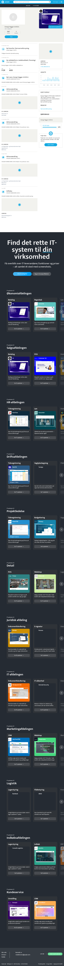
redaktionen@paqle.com (23, 955)
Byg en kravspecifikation (42, 274)
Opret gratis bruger (55, 954)
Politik (3, 957)
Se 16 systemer (18, 655)
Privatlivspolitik (41, 964)
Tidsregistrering (14, 408)
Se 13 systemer (44, 438)
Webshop (38, 572)
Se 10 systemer (44, 710)
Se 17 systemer (18, 438)
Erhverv (4, 955)
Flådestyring (39, 789)
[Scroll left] (2, 315)
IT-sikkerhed (39, 680)
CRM (10, 735)
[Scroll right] (61, 315)
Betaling (11, 299)
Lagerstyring (13, 789)
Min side (28, 6)
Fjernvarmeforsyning (46, 109)
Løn (35, 408)
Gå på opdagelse (22, 274)
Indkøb (37, 844)
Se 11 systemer (18, 764)
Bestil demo (51, 145)
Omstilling (12, 898)
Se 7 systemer (44, 492)
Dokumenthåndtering (16, 626)
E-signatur (38, 626)
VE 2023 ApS (46, 125)
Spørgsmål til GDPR (58, 964)
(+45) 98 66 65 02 (45, 67)
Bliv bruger (55, 2)
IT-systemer (36, 6)
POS (36, 354)
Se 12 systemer (18, 329)
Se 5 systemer (44, 655)
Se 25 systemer (18, 928)
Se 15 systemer (44, 383)
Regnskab (38, 299)
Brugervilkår (49, 964)
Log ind (42, 954)
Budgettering (39, 517)
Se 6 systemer (44, 546)
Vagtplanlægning (41, 463)
